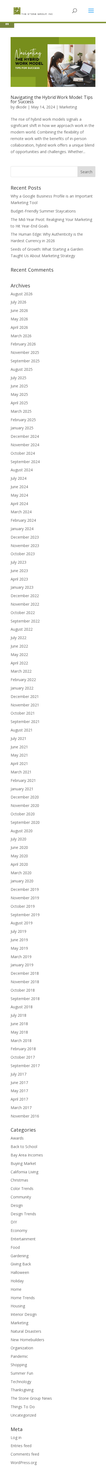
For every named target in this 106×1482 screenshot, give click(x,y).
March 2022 (21, 671)
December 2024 (25, 436)
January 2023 (22, 587)
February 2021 (23, 780)
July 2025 (18, 377)
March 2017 (21, 1107)
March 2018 (21, 1040)
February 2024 (23, 520)
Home (16, 1289)
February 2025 (23, 419)
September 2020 (25, 822)
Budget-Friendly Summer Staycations (43, 211)
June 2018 (19, 1023)
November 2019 (25, 897)
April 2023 (19, 579)
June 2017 (19, 1082)
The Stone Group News (31, 1398)
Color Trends (22, 1188)
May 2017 (19, 1090)
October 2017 (23, 1057)
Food (15, 1247)
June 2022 (19, 646)
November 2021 (25, 704)
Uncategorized (23, 1415)
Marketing (68, 107)
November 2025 (25, 352)
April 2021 (19, 763)
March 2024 (21, 511)
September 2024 (25, 461)
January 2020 (22, 880)
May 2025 (19, 394)
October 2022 (23, 612)
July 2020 (18, 839)
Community (21, 1196)
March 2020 (21, 872)
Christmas (19, 1180)
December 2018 (25, 973)
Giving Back (21, 1264)
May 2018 (19, 1032)
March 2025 (21, 411)
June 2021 (19, 746)
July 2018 (18, 1015)
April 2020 (19, 864)
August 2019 (22, 922)
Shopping (19, 1364)
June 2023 (19, 570)
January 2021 (22, 788)
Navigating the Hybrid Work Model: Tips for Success (52, 99)
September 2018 (25, 998)
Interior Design (24, 1314)
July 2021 (18, 738)
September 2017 (25, 1065)
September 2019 (25, 914)
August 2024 (22, 469)
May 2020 (19, 855)
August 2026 (22, 293)
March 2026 (21, 335)
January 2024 (22, 528)
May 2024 (19, 495)
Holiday (17, 1280)
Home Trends (23, 1297)
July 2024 (18, 478)
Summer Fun (22, 1373)
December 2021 (25, 696)
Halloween (20, 1272)
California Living (24, 1171)
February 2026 (23, 344)
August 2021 (22, 730)
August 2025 (22, 369)
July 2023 (18, 562)
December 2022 (25, 595)
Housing (18, 1305)
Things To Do (23, 1406)
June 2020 (19, 847)
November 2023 (25, 545)
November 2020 (25, 805)
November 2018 (25, 981)
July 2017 (18, 1074)
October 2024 (23, 453)
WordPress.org (24, 1462)
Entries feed (21, 1445)
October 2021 (23, 713)
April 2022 (19, 663)
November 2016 (25, 1116)
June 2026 (19, 310)
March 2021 (21, 772)
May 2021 (19, 755)
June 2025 (19, 385)
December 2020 (25, 797)
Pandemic (19, 1356)
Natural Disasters (26, 1331)
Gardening (20, 1255)
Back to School (24, 1146)
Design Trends (23, 1213)
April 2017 (19, 1099)
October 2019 (23, 906)
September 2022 (25, 621)
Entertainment (23, 1238)
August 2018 (22, 1006)
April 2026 (19, 327)
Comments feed (25, 1454)
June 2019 (19, 939)
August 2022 (22, 629)
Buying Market (23, 1163)
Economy (19, 1230)
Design (17, 1205)
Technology (21, 1381)
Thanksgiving (22, 1389)
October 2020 (23, 813)
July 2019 (18, 931)
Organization (22, 1347)
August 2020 (22, 830)
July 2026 (18, 302)
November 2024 (25, 444)
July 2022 (18, 637)
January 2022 (22, 688)
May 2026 (19, 318)
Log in (16, 1437)
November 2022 (25, 604)
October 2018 (23, 990)
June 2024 (19, 486)
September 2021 (25, 721)
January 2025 (22, 427)
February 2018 (23, 1048)
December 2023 (25, 537)
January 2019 (22, 964)
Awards (17, 1138)
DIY (14, 1222)
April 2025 (19, 402)
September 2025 (25, 360)
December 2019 (25, 889)
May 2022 (19, 654)
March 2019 (21, 956)
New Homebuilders (27, 1339)
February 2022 (23, 679)
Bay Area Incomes (27, 1155)
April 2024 (19, 503)
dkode (21, 107)
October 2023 (23, 553)
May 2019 (19, 948)
